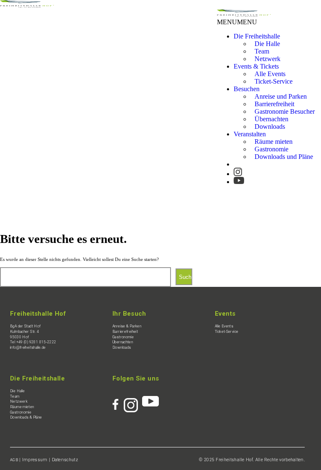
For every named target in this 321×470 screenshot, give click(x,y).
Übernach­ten (122, 342)
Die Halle (17, 391)
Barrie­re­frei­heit (125, 332)
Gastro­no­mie (123, 337)
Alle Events (224, 326)
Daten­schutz (65, 459)
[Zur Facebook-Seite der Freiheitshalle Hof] (118, 401)
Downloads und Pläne (284, 156)
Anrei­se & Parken (126, 326)
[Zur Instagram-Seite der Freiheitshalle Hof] (238, 170)
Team (15, 396)
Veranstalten (250, 134)
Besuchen (247, 88)
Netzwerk (267, 58)
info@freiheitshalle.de (28, 347)
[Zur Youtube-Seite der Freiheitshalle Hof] (239, 177)
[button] (237, 22)
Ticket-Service (274, 81)
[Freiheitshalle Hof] (27, 5)
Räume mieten (22, 407)
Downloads (270, 126)
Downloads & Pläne (26, 417)
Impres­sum (35, 459)
